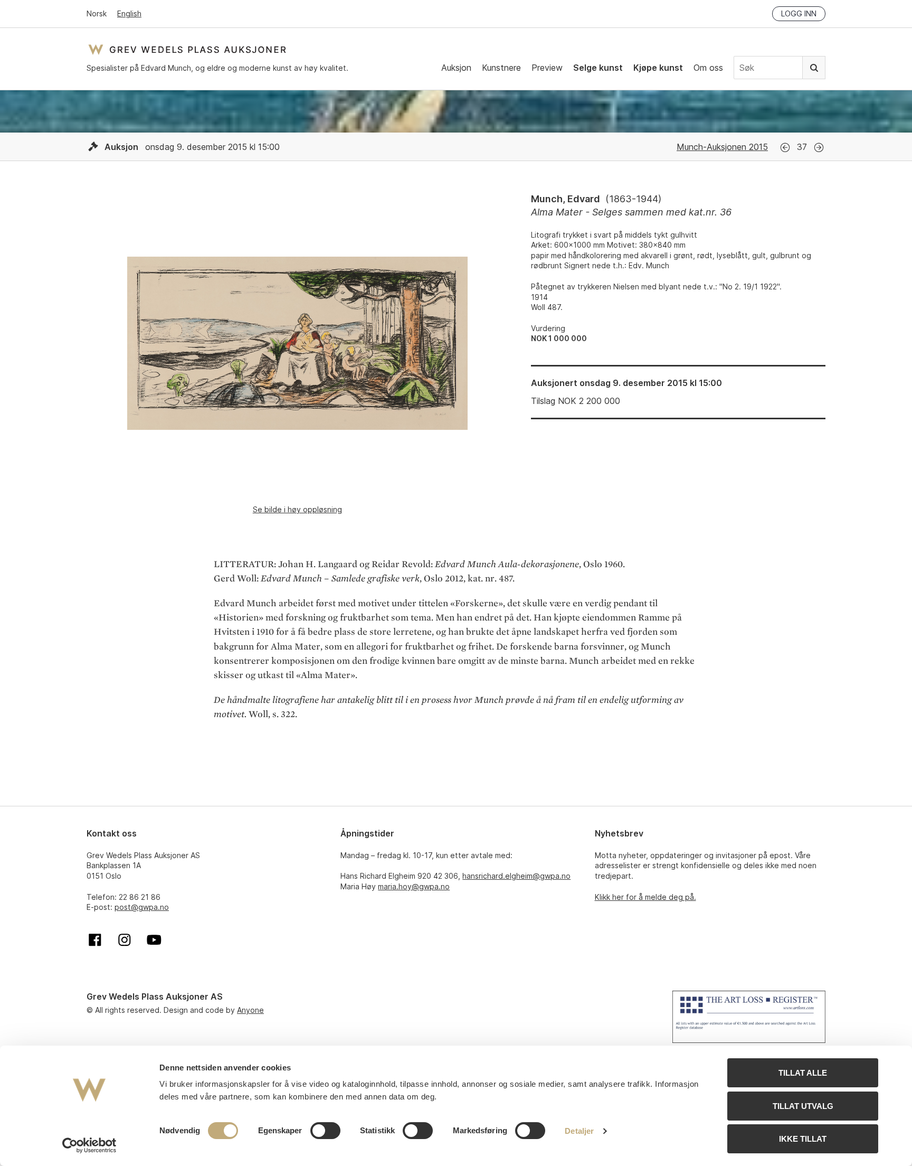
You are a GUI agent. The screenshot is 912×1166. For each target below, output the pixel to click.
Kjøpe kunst (658, 67)
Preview (547, 67)
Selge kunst (598, 67)
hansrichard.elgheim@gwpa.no (516, 875)
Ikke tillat (802, 1138)
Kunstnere (501, 67)
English (129, 13)
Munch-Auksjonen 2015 (722, 147)
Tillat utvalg (803, 1106)
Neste (818, 147)
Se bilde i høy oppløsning (297, 509)
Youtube (154, 940)
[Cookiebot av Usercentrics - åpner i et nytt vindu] (89, 1145)
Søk (813, 67)
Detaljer (579, 1130)
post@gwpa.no (142, 906)
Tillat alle (802, 1072)
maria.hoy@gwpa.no (414, 886)
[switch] (325, 1130)
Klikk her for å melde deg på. (645, 896)
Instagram (124, 940)
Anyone (250, 1009)
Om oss (708, 67)
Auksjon (456, 67)
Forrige (785, 147)
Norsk (97, 13)
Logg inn (798, 13)
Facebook (95, 940)
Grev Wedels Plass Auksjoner (187, 49)
